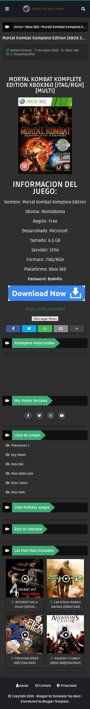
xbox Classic (19, 483)
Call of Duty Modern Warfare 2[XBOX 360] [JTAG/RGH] (66, 604)
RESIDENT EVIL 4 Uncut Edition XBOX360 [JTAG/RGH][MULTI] (24, 604)
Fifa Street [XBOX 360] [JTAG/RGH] (26, 660)
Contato (44, 686)
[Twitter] (29, 328)
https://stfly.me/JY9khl (45, 309)
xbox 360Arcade (21, 474)
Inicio (18, 27)
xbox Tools (17, 492)
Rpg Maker (18, 455)
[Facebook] (13, 328)
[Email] (61, 328)
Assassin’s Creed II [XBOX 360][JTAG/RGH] (65, 660)
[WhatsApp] (45, 328)
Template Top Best (66, 696)
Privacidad (68, 686)
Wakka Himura (21, 50)
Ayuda (23, 686)
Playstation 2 (19, 445)
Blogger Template (55, 701)
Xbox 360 (32, 27)
